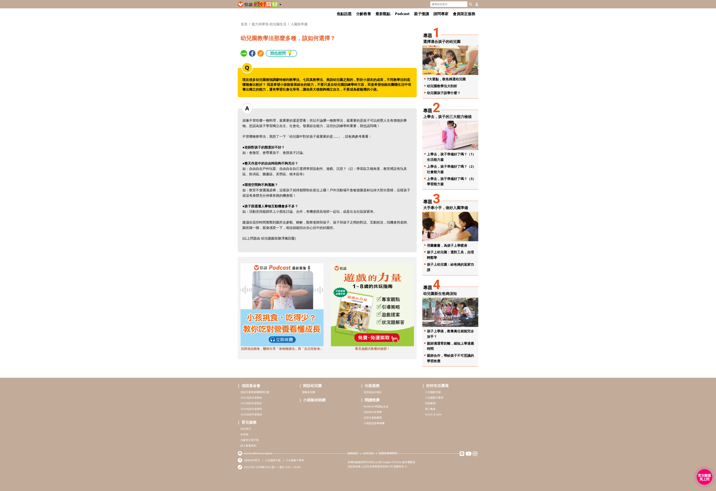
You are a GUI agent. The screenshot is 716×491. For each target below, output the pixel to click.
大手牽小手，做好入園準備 (445, 207)
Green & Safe (433, 414)
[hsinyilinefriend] (462, 454)
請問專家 (441, 13)
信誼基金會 (251, 385)
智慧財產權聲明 (388, 453)
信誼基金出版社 (373, 392)
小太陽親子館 (433, 392)
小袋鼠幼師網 (314, 399)
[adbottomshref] (282, 304)
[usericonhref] (475, 4)
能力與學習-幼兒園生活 (269, 24)
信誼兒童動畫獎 (373, 417)
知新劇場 (430, 403)
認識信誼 (353, 453)
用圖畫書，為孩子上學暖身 (447, 245)
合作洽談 (368, 453)
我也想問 (281, 53)
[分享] (244, 53)
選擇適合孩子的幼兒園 (442, 41)
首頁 (244, 24)
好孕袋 (244, 434)
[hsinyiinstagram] (475, 454)
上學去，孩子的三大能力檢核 (447, 116)
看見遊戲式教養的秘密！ (372, 348)
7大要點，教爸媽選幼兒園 (446, 79)
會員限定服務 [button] (464, 13)
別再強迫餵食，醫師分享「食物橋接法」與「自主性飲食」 (282, 348)
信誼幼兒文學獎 (373, 412)
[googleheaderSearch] (470, 4)
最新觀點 (383, 13)
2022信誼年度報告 (251, 397)
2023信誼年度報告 (251, 403)
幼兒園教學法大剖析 (442, 86)
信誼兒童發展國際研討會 (255, 392)
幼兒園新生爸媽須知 (440, 293)
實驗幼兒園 (308, 392)
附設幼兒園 (312, 385)
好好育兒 (246, 428)
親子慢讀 (421, 13)
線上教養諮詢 (248, 445)
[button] (280, 4)
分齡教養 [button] (363, 13)
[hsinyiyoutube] (468, 454)
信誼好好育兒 (252, 460)
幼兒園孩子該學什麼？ (444, 93)
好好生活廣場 (437, 385)
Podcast (402, 13)
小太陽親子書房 (434, 397)
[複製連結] (260, 53)
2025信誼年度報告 (251, 414)
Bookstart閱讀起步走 (376, 406)
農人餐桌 (430, 409)
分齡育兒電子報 (250, 440)
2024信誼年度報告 (251, 409)
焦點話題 (344, 13)
